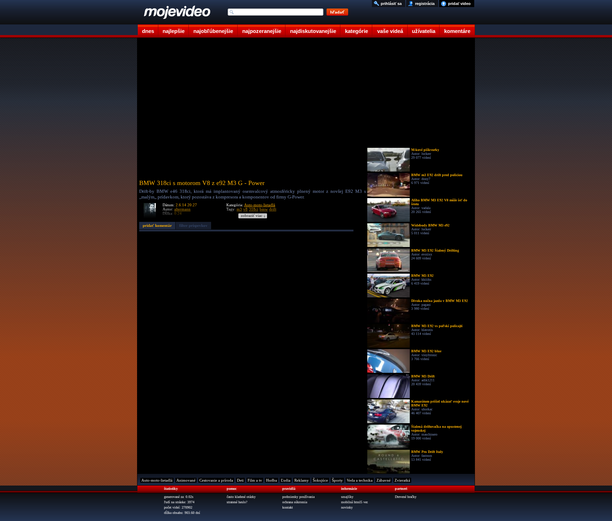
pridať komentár (157, 225)
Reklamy (301, 480)
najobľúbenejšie (213, 31)
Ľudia (285, 480)
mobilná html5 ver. (354, 502)
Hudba (271, 480)
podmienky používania (298, 497)
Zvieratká (402, 480)
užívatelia (423, 31)
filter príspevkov (193, 225)
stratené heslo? (237, 502)
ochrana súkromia (294, 502)
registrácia (425, 3)
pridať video (459, 3)
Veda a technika (360, 480)
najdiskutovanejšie (313, 31)
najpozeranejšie (261, 31)
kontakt (287, 507)
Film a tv (255, 480)
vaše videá (390, 31)
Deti (240, 480)
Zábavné (383, 480)
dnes (148, 31)
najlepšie (174, 31)
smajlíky (347, 497)
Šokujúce (320, 480)
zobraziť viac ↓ (253, 216)
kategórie (356, 31)
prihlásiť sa (391, 3)
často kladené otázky (241, 497)
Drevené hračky (405, 497)
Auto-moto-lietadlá (259, 205)
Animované (186, 480)
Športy (337, 480)
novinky (347, 507)
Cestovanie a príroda (216, 480)
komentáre (457, 31)
